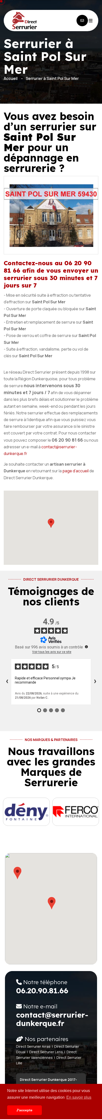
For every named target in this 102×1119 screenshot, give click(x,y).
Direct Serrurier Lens (46, 1051)
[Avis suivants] (95, 681)
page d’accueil (75, 471)
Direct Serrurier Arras (33, 1046)
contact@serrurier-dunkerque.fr (52, 1019)
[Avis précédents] (6, 681)
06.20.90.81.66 (42, 990)
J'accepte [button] (24, 1110)
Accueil (11, 78)
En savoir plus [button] (78, 1097)
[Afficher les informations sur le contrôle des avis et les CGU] (86, 647)
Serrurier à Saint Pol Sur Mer (52, 78)
